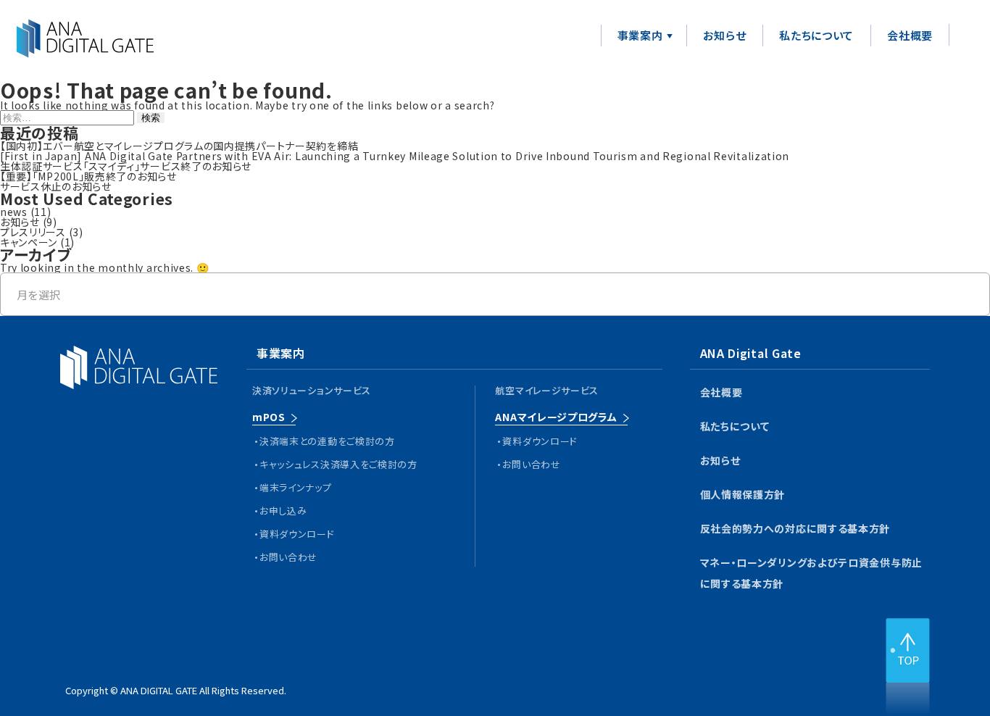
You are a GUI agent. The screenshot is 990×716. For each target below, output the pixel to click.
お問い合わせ (288, 557)
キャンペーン (28, 242)
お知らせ (724, 35)
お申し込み (283, 510)
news (14, 211)
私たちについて (816, 35)
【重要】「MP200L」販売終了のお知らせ (88, 176)
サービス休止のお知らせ (56, 186)
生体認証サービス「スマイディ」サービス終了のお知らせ (125, 166)
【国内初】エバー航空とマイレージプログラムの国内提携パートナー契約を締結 (179, 145)
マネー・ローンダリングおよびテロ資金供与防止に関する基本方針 (811, 573)
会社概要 (910, 35)
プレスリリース (33, 232)
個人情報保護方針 (743, 494)
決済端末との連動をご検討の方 (327, 441)
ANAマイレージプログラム (556, 416)
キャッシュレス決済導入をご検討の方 (338, 464)
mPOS (269, 416)
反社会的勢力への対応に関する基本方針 (795, 528)
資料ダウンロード (297, 534)
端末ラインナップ (295, 487)
